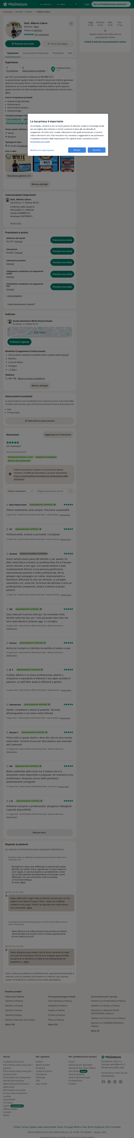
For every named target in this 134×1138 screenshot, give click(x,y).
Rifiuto (77, 150)
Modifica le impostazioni (42, 150)
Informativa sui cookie (40, 142)
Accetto (97, 150)
